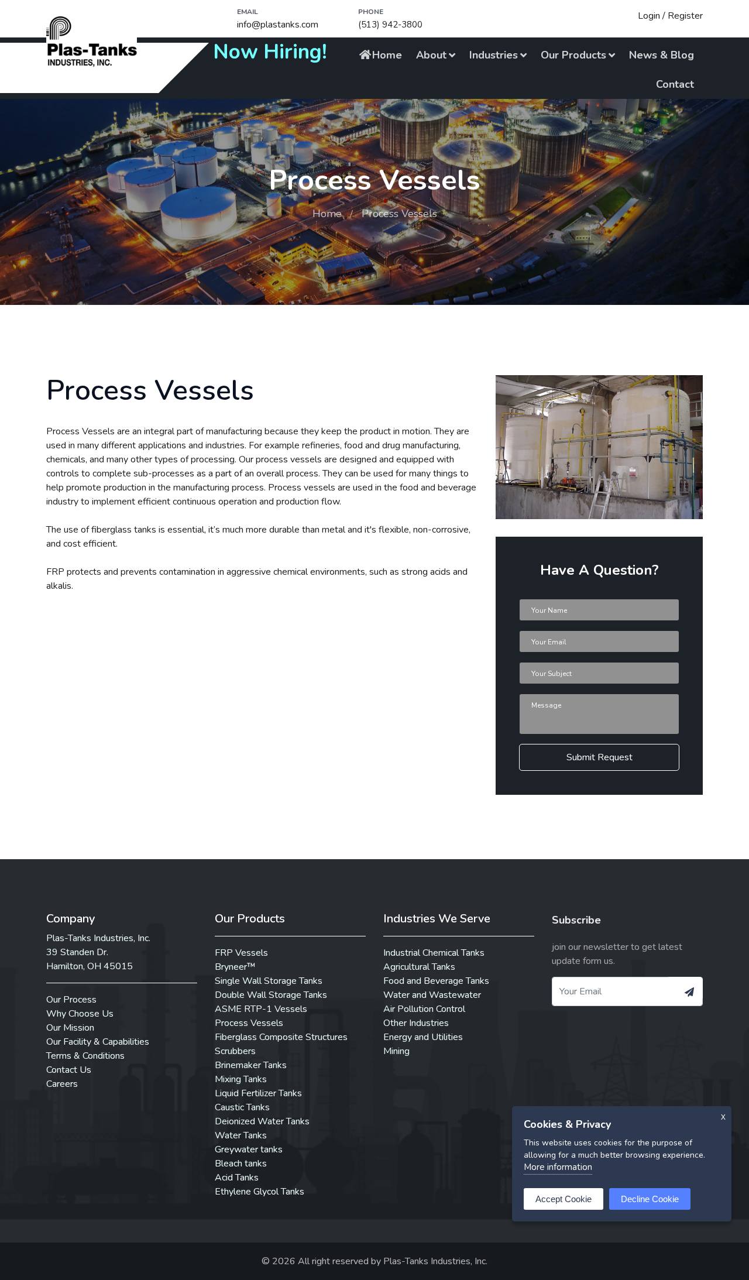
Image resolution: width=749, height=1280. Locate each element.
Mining (396, 1051)
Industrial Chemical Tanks (434, 952)
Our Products (573, 55)
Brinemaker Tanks (251, 1065)
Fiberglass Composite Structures (281, 1037)
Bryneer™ (235, 966)
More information (558, 1167)
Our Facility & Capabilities (97, 1041)
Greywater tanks (249, 1149)
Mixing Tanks (241, 1079)
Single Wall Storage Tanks (268, 980)
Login (649, 15)
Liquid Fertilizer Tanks (258, 1093)
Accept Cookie (563, 1199)
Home (387, 55)
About (431, 55)
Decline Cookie (650, 1199)
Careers (62, 1083)
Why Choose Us (80, 1013)
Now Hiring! (270, 52)
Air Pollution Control (424, 1009)
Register (685, 15)
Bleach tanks (241, 1163)
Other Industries (416, 1023)
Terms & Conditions (85, 1055)
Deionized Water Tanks (262, 1121)
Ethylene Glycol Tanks (259, 1191)
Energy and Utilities (423, 1037)
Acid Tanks (237, 1177)
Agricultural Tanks (419, 966)
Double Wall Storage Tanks (271, 995)
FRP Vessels (241, 952)
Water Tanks (241, 1135)
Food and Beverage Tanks (436, 980)
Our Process (71, 999)
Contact (675, 84)
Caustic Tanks (242, 1107)
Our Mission (70, 1027)
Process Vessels (249, 1023)
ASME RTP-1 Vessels (261, 1009)
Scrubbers (235, 1051)
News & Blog (661, 55)
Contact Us (68, 1069)
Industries (493, 55)
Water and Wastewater (432, 995)
